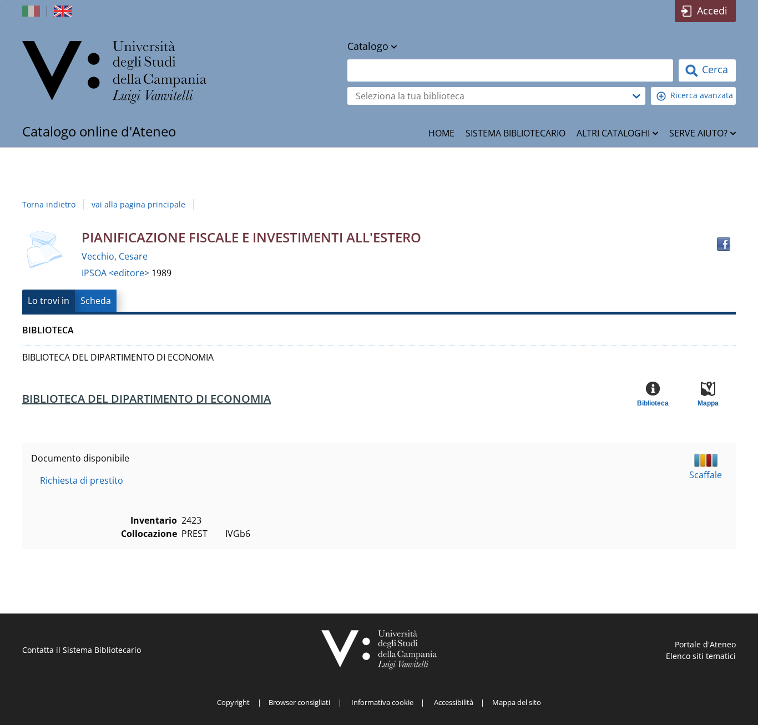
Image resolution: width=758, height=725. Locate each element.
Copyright (233, 702)
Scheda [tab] (95, 301)
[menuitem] (441, 133)
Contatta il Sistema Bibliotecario (81, 650)
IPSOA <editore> (116, 273)
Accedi (712, 10)
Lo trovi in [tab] (48, 301)
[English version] (64, 11)
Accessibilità (453, 702)
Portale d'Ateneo (705, 644)
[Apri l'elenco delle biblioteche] (636, 96)
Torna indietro (48, 204)
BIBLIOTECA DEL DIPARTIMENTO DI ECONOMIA (146, 398)
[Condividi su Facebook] (723, 244)
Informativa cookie (382, 702)
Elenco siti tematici (701, 656)
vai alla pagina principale (138, 204)
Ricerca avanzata (701, 95)
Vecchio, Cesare (115, 256)
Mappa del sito (516, 702)
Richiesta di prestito (81, 480)
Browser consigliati (299, 702)
